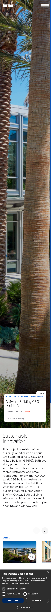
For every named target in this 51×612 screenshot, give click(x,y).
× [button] (48, 572)
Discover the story (15, 418)
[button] (25, 607)
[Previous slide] (36, 530)
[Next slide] (44, 530)
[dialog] (25, 591)
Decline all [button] (37, 600)
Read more (24, 583)
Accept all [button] (13, 600)
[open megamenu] (37, 5)
